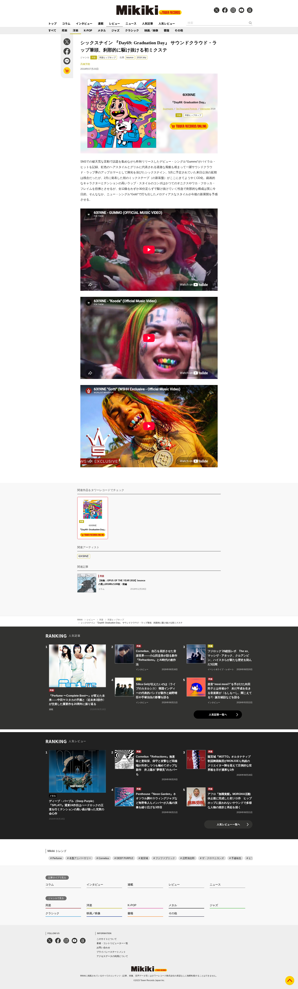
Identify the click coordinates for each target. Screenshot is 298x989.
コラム (66, 23)
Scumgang (168, 109)
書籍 (166, 30)
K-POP (88, 30)
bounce (129, 57)
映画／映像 (151, 30)
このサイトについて (107, 939)
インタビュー (84, 23)
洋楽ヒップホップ (107, 57)
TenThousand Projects (186, 109)
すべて (52, 30)
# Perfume (56, 858)
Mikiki (80, 619)
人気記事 (147, 23)
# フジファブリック (164, 858)
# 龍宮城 (143, 858)
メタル (102, 30)
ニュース (131, 23)
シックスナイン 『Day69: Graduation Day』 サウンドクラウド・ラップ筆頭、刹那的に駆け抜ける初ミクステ (131, 623)
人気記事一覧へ (218, 714)
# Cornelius (103, 858)
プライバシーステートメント (111, 952)
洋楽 (75, 30)
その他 (179, 30)
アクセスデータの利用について (112, 956)
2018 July (141, 57)
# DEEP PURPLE (124, 858)
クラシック (132, 30)
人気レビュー (166, 23)
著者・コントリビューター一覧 (112, 943)
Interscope (205, 109)
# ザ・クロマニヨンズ (212, 858)
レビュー (114, 23)
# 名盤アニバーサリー (79, 858)
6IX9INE (83, 556)
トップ (52, 23)
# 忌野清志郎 (187, 858)
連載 (100, 23)
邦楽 (64, 30)
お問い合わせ (103, 947)
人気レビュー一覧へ (228, 824)
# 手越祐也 (235, 858)
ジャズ (115, 30)
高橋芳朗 (85, 64)
